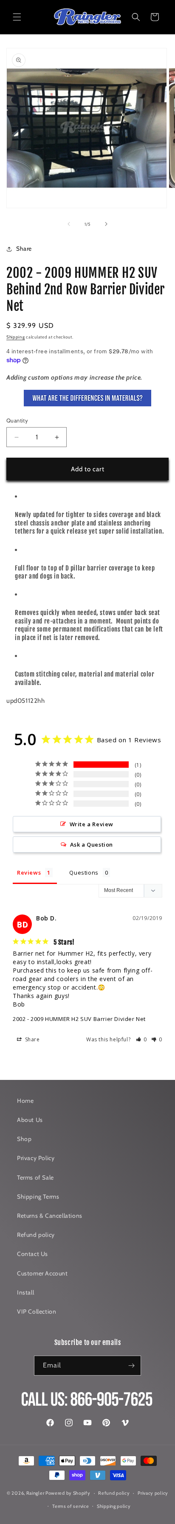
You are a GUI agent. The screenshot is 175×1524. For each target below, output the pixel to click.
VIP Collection (36, 1311)
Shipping (15, 337)
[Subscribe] (131, 1366)
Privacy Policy (35, 1158)
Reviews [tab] (29, 872)
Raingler (35, 1493)
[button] (17, 17)
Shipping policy (114, 1506)
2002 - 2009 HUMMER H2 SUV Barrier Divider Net (79, 1019)
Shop (24, 1139)
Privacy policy (153, 1493)
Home (25, 1101)
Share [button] (24, 248)
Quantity (17, 420)
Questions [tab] (83, 872)
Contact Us (32, 1254)
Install (25, 1292)
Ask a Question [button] (91, 844)
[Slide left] (68, 224)
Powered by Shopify (67, 1493)
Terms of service (70, 1506)
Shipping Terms (38, 1196)
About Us (30, 1120)
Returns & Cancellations (49, 1215)
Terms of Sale (35, 1177)
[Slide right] (106, 224)
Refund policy (36, 1235)
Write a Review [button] (91, 824)
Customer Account (42, 1273)
